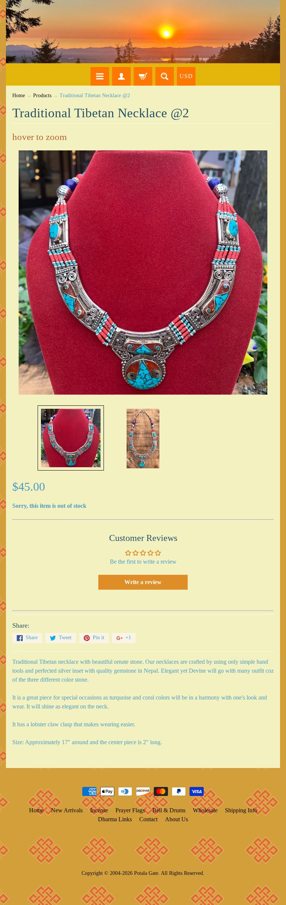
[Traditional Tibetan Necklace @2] (71, 438)
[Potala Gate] (143, 31)
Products (42, 95)
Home (18, 95)
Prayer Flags (130, 810)
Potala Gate (146, 873)
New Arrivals (67, 810)
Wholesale (205, 810)
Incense (99, 810)
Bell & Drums (168, 810)
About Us (176, 819)
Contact (148, 819)
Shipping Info (241, 810)
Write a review (143, 582)
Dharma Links (115, 819)
